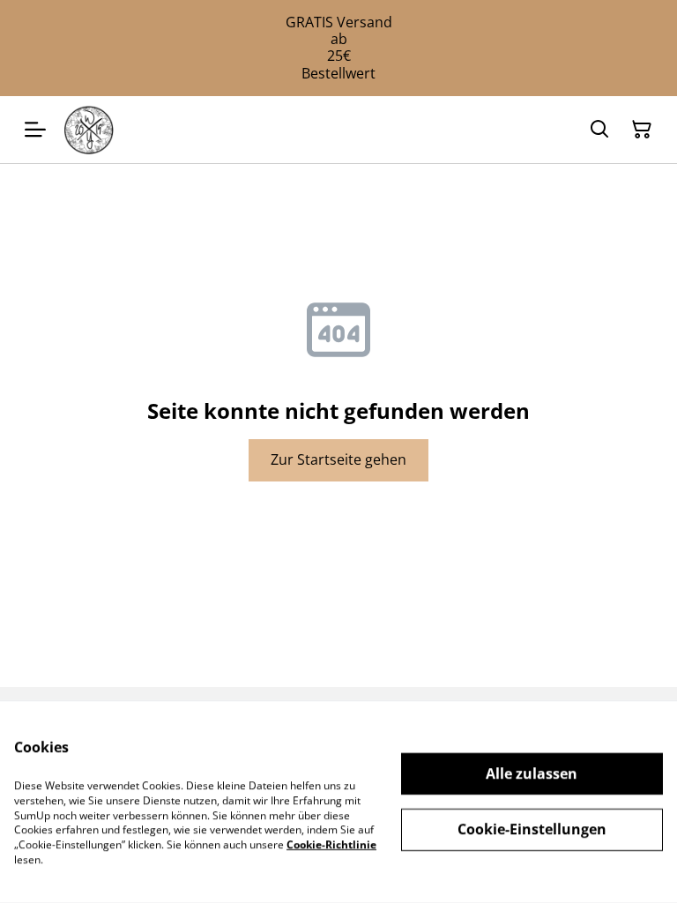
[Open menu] (35, 129)
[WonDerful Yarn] (88, 129)
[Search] (599, 129)
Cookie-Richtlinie (331, 844)
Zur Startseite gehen (338, 459)
